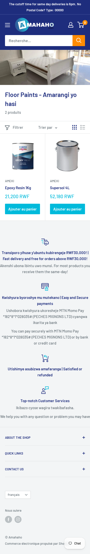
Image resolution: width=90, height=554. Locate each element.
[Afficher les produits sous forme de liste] (82, 127)
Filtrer (18, 127)
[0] (81, 25)
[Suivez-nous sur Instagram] (18, 519)
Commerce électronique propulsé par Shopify (37, 543)
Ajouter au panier (22, 209)
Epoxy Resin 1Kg (18, 187)
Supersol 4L (60, 187)
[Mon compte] (70, 25)
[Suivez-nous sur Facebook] (8, 519)
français (14, 495)
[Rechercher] (78, 40)
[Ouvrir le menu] (7, 25)
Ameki (9, 181)
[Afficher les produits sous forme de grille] (74, 127)
